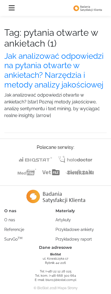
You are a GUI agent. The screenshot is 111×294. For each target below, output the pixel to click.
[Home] (87, 8)
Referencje (14, 229)
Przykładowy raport (74, 239)
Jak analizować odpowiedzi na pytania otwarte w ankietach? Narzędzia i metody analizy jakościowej (54, 70)
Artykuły (63, 220)
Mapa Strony (67, 288)
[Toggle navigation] (12, 8)
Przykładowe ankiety (75, 229)
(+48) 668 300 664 (62, 276)
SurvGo (13, 238)
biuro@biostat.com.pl (61, 280)
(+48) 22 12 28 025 (58, 271)
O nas (9, 220)
